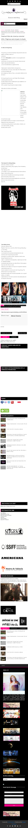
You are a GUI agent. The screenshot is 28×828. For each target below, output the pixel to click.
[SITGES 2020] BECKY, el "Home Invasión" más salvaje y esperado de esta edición (16, 467)
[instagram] (18, 1)
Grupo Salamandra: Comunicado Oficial (17, 423)
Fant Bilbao (3, 513)
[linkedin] (20, 1)
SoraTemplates (11, 822)
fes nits (12, 29)
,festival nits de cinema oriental (7, 44)
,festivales (16, 44)
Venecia (2, 517)
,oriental (20, 44)
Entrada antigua (22, 333)
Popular (14, 628)
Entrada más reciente (6, 333)
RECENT (5, 628)
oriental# (18, 306)
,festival (22, 42)
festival (16, 29)
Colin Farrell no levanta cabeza (15, 429)
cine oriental (7, 29)
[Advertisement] (14, 486)
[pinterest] (13, 1)
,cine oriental (15, 42)
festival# (18, 305)
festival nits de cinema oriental (7, 31)
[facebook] (7, 1)
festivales (17, 31)
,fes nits (19, 42)
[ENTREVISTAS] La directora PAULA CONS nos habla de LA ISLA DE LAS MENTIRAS (16, 456)
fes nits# (13, 305)
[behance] (18, 826)
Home (2, 29)
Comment (23, 628)
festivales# (13, 306)
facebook (14, 336)
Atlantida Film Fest (5, 514)
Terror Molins (3, 518)
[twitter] (10, 1)
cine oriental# (8, 305)
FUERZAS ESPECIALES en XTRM (9, 578)
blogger (5, 336)
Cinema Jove (4, 516)
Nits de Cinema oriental (6, 515)
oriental (21, 31)
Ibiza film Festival (4, 519)
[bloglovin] (15, 1)
